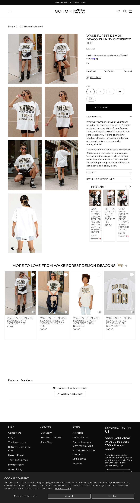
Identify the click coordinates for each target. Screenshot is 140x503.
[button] (124, 11)
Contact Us (14, 432)
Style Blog (46, 442)
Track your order (17, 442)
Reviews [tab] (13, 381)
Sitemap (78, 463)
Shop (11, 427)
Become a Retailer (51, 437)
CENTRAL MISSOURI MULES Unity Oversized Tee (111, 215)
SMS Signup (80, 458)
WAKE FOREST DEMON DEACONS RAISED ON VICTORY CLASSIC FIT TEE (53, 322)
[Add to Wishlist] (98, 193)
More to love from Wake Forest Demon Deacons (63, 265)
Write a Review (73, 394)
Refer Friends (80, 437)
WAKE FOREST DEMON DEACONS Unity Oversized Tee (20, 321)
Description (93, 116)
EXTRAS (76, 427)
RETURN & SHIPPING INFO (100, 179)
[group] (70, 2)
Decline (113, 496)
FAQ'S (11, 437)
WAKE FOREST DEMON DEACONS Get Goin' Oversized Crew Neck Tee (86, 322)
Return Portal (16, 455)
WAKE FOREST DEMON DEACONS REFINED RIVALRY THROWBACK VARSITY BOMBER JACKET (98, 221)
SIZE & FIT (91, 172)
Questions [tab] (26, 381)
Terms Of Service (18, 460)
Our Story (46, 432)
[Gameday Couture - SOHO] (70, 11)
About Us (45, 427)
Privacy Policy (63, 488)
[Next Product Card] (130, 186)
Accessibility (15, 469)
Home (11, 26)
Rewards (78, 432)
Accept (69, 496)
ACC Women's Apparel (31, 26)
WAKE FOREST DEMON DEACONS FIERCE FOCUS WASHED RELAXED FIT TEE (119, 322)
